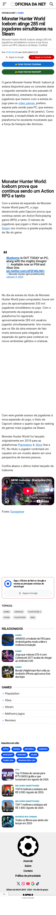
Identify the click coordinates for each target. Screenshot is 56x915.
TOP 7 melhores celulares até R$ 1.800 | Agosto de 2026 (31, 806)
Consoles (18, 612)
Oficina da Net (9, 13)
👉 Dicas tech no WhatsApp (28, 72)
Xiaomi (34, 755)
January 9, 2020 (14, 276)
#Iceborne (13, 258)
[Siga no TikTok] (37, 883)
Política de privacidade (28, 875)
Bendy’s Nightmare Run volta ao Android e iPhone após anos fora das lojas (32, 673)
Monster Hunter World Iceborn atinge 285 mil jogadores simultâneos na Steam (27, 26)
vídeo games (26, 103)
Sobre (28, 865)
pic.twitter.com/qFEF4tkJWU (25, 271)
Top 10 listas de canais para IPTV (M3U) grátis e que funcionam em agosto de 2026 (32, 776)
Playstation (25, 445)
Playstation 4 (34, 612)
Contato (28, 870)
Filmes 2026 (8, 760)
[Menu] (5, 4)
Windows (21, 755)
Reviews (10, 720)
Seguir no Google (16, 57)
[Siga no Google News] (33, 883)
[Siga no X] (18, 883)
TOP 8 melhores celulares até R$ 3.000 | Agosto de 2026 (31, 791)
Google (16, 749)
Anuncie (28, 861)
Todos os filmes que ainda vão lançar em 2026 (31, 822)
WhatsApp (8, 755)
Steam (6, 228)
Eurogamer (17, 511)
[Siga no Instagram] (23, 883)
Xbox (39, 445)
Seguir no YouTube (43, 57)
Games (20, 13)
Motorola (29, 749)
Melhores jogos (15, 713)
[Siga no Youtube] (28, 883)
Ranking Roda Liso (26, 760)
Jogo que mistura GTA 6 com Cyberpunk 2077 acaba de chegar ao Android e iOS (33, 657)
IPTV (17, 770)
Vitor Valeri (11, 52)
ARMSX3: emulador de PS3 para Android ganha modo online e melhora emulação (32, 641)
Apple (6, 749)
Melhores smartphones (27, 786)
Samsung (43, 749)
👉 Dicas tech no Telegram (28, 64)
